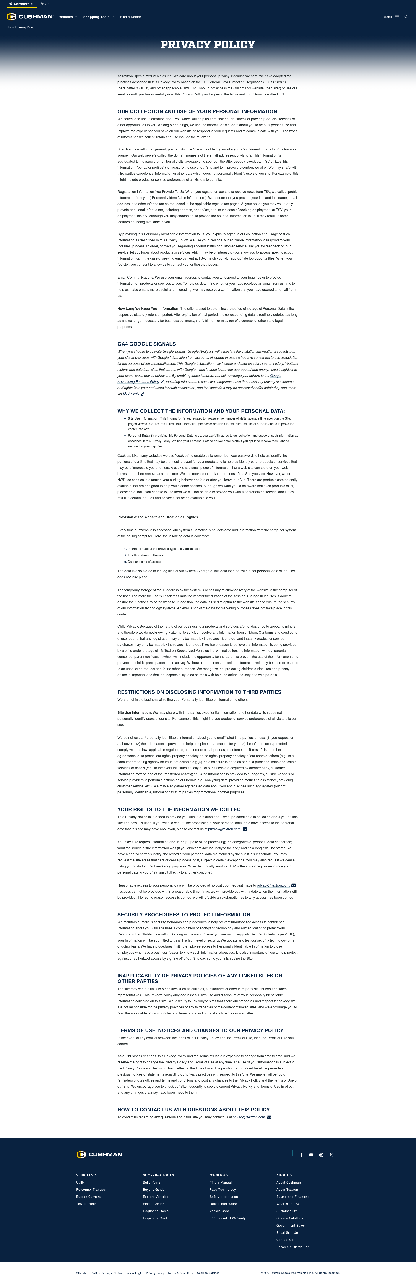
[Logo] (30, 16)
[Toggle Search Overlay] (406, 16)
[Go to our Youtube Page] (311, 1155)
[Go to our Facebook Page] (301, 1155)
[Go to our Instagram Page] (321, 1155)
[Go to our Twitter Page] (331, 1155)
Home (10, 27)
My (131, 393)
